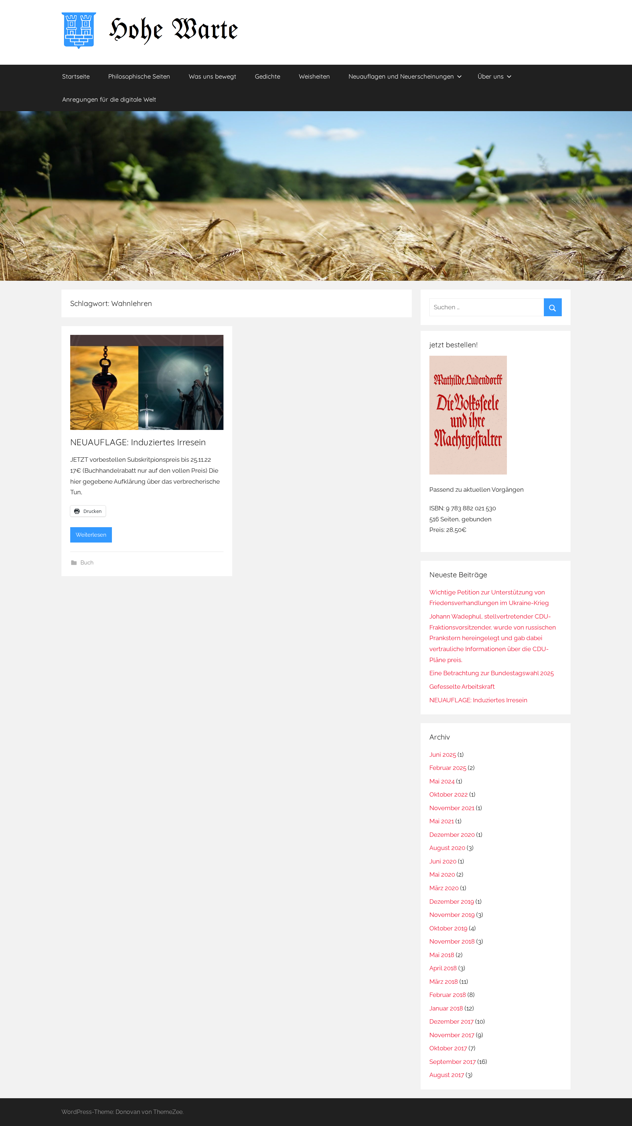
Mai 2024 (442, 781)
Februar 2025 (447, 767)
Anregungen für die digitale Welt (109, 99)
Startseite (76, 76)
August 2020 (447, 847)
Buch (87, 562)
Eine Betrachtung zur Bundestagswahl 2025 (491, 673)
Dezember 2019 (451, 901)
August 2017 (446, 1074)
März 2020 (444, 888)
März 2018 (443, 981)
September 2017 (452, 1061)
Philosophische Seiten (139, 76)
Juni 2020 (442, 861)
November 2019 (452, 914)
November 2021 (451, 808)
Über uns (491, 76)
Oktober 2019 (448, 928)
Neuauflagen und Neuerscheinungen (401, 76)
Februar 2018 (447, 994)
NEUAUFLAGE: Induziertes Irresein (138, 442)
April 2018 (443, 968)
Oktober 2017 (448, 1048)
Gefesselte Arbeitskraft (462, 686)
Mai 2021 (441, 821)
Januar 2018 (446, 1008)
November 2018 (452, 941)
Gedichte (267, 76)
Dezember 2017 (451, 1021)
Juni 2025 (442, 754)
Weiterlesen (91, 535)
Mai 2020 (442, 874)
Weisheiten (314, 76)
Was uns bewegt (212, 76)
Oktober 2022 (448, 794)
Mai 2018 (441, 955)
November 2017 (451, 1035)
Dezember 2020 (452, 834)
